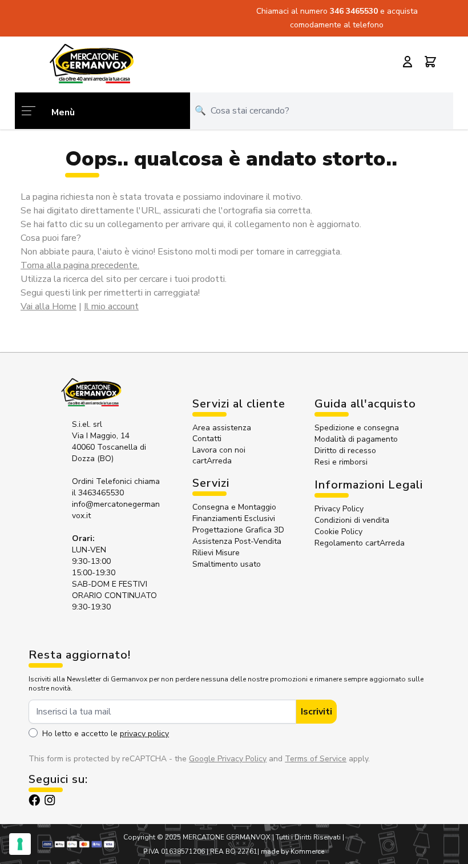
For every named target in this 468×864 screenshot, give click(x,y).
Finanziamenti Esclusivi (233, 518)
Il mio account (111, 306)
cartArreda (212, 460)
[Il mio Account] (407, 61)
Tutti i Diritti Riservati (308, 837)
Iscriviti (316, 711)
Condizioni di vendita (351, 520)
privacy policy (144, 733)
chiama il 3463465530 (116, 487)
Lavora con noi (218, 450)
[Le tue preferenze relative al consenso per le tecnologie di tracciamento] (20, 844)
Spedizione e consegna (356, 427)
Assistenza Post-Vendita (236, 541)
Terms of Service (315, 758)
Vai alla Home (48, 306)
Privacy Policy (339, 508)
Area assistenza (222, 427)
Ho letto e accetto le (105, 733)
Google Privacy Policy (228, 758)
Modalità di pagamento (356, 439)
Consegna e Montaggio (234, 507)
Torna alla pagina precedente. (80, 265)
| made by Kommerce (290, 851)
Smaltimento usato (226, 564)
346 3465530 (355, 11)
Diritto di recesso (345, 450)
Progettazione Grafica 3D (238, 529)
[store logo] (91, 63)
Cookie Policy (338, 531)
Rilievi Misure (216, 552)
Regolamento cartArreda (359, 543)
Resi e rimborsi (341, 462)
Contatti (206, 438)
